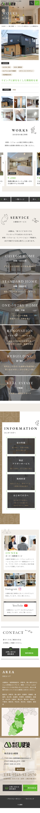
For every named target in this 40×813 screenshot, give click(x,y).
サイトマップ (30, 799)
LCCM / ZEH (6, 67)
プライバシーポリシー (14, 799)
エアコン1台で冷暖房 (9, 71)
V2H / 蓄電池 (18, 67)
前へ (5, 199)
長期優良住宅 (7, 75)
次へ (34, 199)
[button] (3, 163)
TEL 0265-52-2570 (20, 774)
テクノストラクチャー (26, 71)
